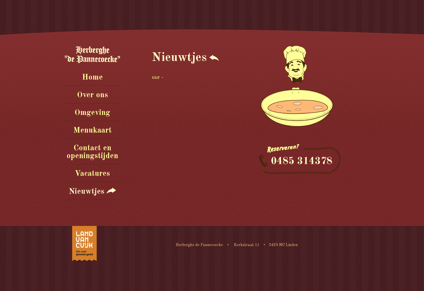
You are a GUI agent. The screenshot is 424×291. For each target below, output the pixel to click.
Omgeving (92, 113)
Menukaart (92, 131)
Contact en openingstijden (92, 152)
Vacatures (92, 174)
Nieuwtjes (87, 192)
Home (92, 78)
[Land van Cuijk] (84, 243)
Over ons (92, 95)
